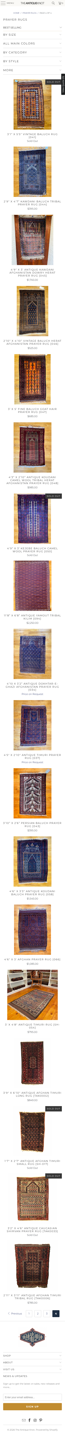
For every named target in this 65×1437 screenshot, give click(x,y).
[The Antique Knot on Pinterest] (40, 1420)
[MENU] (1, 3)
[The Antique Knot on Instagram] (35, 1420)
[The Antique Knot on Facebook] (29, 1420)
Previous (16, 1313)
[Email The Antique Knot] (24, 1420)
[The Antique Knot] (32, 3)
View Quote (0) (63, 84)
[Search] (53, 3)
